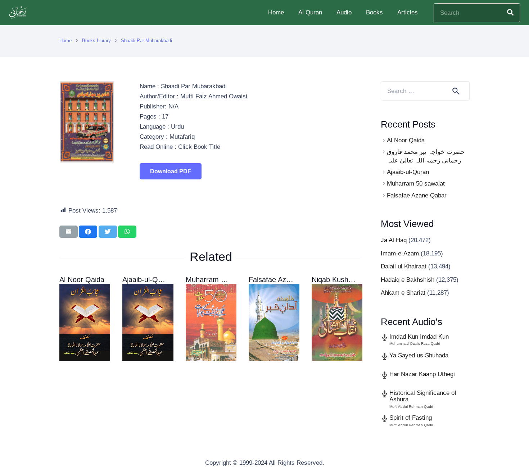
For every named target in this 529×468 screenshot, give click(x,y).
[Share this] (88, 232)
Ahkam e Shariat (403, 292)
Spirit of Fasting (410, 417)
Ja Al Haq (394, 240)
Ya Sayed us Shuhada (418, 355)
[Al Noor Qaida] (84, 322)
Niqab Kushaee (336, 280)
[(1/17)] (87, 160)
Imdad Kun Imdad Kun (419, 336)
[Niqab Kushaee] (337, 322)
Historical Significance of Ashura (422, 396)
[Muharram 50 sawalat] (211, 322)
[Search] (510, 12)
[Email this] (68, 232)
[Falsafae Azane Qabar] (274, 322)
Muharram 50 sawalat (220, 280)
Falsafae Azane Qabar (284, 280)
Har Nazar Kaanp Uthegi (422, 374)
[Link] (19, 12)
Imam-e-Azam (400, 253)
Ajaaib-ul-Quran (147, 280)
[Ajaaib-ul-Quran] (147, 322)
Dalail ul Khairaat (403, 266)
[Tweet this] (108, 232)
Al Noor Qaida (81, 280)
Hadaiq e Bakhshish (407, 279)
